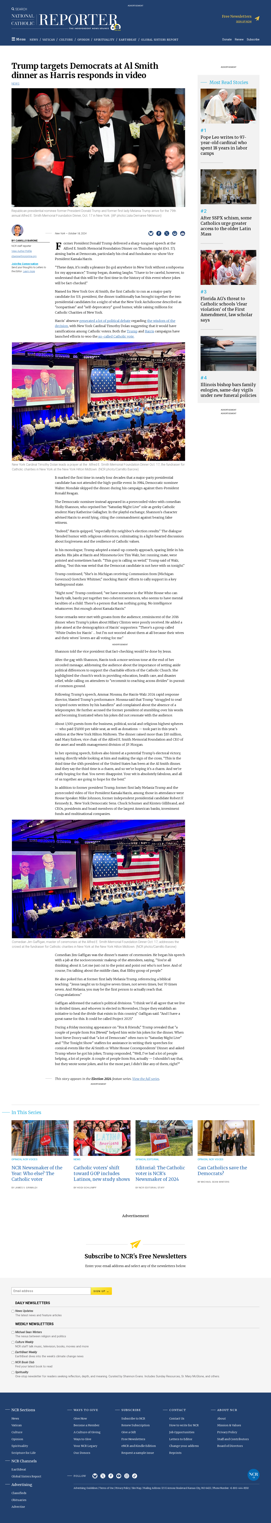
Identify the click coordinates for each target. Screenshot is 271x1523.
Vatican (48, 39)
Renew (239, 39)
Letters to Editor (180, 1439)
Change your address (184, 1446)
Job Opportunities (181, 1432)
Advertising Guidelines (85, 1488)
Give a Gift (128, 1432)
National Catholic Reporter (253, 1475)
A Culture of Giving (87, 1432)
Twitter (102, 1475)
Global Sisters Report (160, 39)
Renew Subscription (135, 1425)
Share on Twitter (166, 233)
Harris (149, 331)
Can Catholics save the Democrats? (222, 1170)
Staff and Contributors (233, 1439)
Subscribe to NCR (133, 1418)
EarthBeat (128, 39)
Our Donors (82, 1453)
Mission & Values (229, 1425)
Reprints (175, 1453)
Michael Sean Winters (215, 1182)
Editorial (153, 1159)
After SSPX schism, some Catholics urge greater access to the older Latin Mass (226, 226)
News (34, 39)
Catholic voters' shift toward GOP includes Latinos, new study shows (102, 1173)
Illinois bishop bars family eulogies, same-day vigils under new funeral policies (228, 390)
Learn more (29, 271)
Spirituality (104, 39)
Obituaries (19, 1500)
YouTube (118, 1475)
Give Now (80, 1418)
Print (182, 233)
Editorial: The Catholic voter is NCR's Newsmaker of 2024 (160, 1173)
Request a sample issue (137, 1453)
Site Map (136, 1488)
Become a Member (87, 1425)
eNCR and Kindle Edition (138, 1446)
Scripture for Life (24, 1453)
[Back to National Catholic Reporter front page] (66, 22)
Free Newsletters (133, 1439)
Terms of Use (106, 1488)
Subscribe (253, 39)
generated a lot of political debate (105, 321)
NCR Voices (30, 1159)
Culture (66, 39)
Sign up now (244, 21)
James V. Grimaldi (26, 1187)
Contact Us (176, 1418)
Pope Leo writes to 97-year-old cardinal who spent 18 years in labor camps (224, 145)
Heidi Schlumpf (86, 1187)
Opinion (83, 39)
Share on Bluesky (150, 233)
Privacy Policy (227, 1432)
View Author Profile (22, 251)
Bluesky (94, 1475)
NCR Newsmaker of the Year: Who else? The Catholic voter (37, 1173)
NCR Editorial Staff (152, 1187)
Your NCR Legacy (85, 1446)
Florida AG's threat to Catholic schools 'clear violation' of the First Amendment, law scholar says (227, 309)
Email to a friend (174, 233)
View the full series (145, 1079)
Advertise (18, 1507)
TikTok (134, 1475)
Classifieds (19, 1493)
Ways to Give (82, 1439)
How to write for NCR (184, 1425)
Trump (132, 331)
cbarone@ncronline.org (24, 256)
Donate (227, 39)
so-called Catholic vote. (116, 336)
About (221, 1418)
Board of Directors (230, 1446)
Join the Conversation (25, 263)
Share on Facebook (158, 233)
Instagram (126, 1475)
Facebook (110, 1475)
